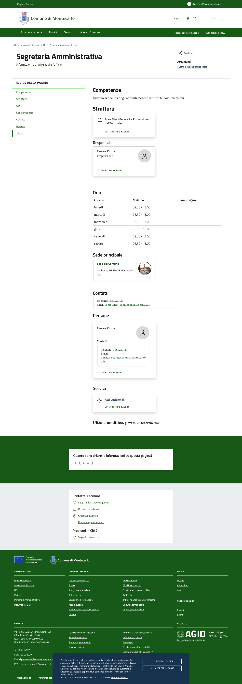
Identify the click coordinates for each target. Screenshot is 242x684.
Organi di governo (22, 580)
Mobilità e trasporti (132, 585)
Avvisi (180, 590)
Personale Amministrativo (27, 600)
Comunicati (182, 585)
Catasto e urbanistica (79, 580)
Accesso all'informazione (187, 32)
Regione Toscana (25, 4)
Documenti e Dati (22, 605)
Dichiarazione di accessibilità (136, 647)
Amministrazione (31, 45)
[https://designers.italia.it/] (202, 634)
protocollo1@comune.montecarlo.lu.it (39, 659)
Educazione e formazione (81, 600)
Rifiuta (165, 661)
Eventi (180, 615)
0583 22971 (24, 650)
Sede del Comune (108, 263)
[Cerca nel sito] (221, 18)
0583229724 (116, 300)
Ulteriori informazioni (117, 131)
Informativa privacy (132, 637)
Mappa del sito (24, 678)
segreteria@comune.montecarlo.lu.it (127, 304)
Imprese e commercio (133, 609)
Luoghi (180, 610)
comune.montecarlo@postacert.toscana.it (39, 664)
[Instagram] (193, 18)
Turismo (72, 614)
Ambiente (127, 595)
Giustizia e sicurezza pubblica (136, 590)
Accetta (164, 668)
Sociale (72, 585)
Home (17, 45)
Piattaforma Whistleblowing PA (138, 652)
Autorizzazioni (75, 595)
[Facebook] (186, 18)
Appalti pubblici (76, 605)
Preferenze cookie (119, 677)
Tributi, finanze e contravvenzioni (139, 600)
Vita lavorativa (130, 580)
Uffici (45, 45)
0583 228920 (25, 654)
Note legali (128, 642)
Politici (17, 595)
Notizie (180, 580)
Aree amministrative (24, 585)
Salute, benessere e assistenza (84, 609)
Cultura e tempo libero (133, 605)
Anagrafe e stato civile (79, 590)
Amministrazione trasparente (137, 632)
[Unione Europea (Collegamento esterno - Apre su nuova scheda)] (29, 560)
